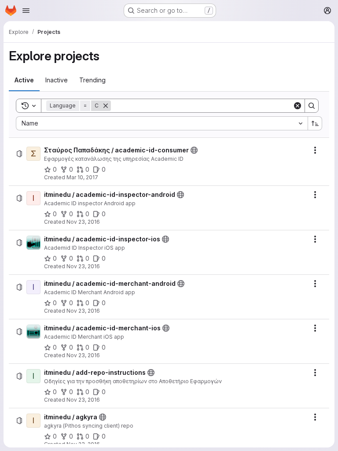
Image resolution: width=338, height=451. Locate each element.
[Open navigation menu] (26, 11)
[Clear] (297, 105)
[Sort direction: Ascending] (315, 123)
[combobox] (162, 123)
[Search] (312, 106)
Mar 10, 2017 (82, 177)
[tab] (24, 80)
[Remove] (105, 105)
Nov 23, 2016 (83, 221)
